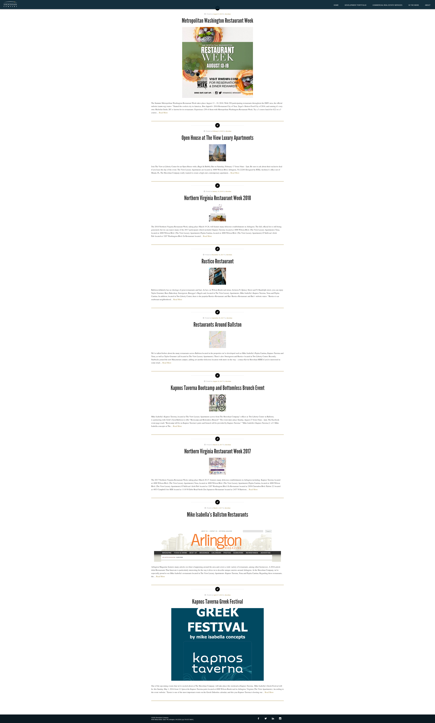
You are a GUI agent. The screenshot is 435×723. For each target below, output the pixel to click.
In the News (413, 5)
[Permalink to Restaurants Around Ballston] (217, 340)
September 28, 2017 (218, 318)
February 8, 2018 (218, 131)
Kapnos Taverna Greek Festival (217, 601)
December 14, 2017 (218, 255)
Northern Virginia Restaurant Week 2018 (217, 198)
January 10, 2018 (218, 191)
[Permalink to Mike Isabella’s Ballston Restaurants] (217, 542)
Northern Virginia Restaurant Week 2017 (217, 451)
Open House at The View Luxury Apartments (218, 137)
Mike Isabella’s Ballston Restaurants (217, 514)
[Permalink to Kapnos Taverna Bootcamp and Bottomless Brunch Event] (217, 403)
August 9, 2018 (218, 14)
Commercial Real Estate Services (387, 5)
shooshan (228, 14)
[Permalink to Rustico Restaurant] (217, 277)
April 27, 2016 (217, 595)
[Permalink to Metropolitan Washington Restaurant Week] (217, 63)
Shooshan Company (10, 4)
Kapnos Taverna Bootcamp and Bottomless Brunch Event (217, 388)
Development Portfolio (355, 5)
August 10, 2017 (218, 381)
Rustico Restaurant (218, 261)
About (427, 5)
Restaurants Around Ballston (217, 324)
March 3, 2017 (217, 508)
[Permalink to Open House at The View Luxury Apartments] (217, 153)
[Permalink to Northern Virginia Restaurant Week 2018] (217, 213)
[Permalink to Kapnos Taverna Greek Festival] (217, 645)
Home (336, 5)
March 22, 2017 (218, 445)
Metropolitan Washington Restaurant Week (217, 20)
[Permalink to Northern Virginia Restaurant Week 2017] (217, 467)
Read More (163, 112)
